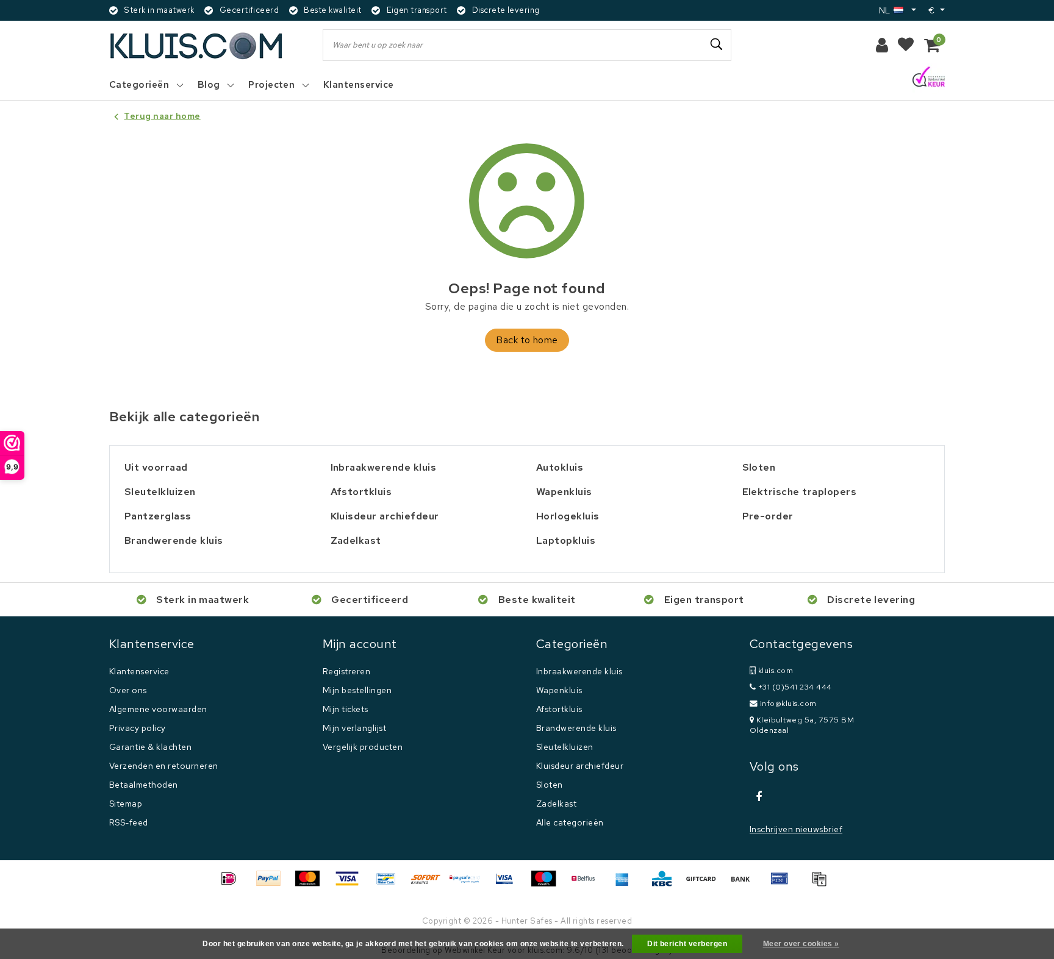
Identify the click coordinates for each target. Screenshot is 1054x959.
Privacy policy (137, 727)
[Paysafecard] (469, 884)
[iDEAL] (233, 884)
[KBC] (666, 884)
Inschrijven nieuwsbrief (796, 829)
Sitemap (125, 803)
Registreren (346, 671)
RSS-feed (128, 822)
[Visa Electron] (508, 884)
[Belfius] (587, 884)
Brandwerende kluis (576, 727)
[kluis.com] (196, 45)
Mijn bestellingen (357, 690)
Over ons (128, 690)
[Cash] (705, 884)
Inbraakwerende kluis (579, 671)
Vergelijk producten (363, 746)
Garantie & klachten (150, 746)
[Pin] (783, 884)
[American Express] (626, 884)
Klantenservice (139, 671)
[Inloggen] (882, 45)
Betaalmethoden (143, 784)
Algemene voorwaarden (158, 709)
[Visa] (351, 884)
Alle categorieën (570, 822)
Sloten (549, 784)
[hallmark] (928, 77)
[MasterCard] (311, 884)
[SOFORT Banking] (430, 884)
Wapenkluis (559, 690)
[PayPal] (272, 884)
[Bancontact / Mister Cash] (390, 884)
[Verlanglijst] (906, 45)
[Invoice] (822, 884)
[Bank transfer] (744, 884)
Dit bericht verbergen (687, 943)
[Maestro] (547, 884)
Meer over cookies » (801, 943)
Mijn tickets (345, 709)
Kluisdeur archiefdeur (579, 765)
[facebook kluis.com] (759, 797)
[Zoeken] (716, 44)
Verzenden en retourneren (163, 765)
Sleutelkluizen (564, 746)
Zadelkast (556, 803)
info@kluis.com (788, 703)
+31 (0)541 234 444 (793, 687)
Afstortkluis (559, 709)
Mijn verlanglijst (354, 727)
